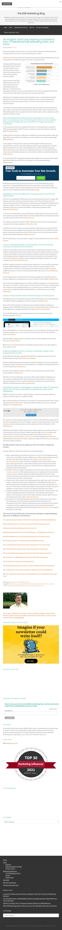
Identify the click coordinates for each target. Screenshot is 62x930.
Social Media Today (13, 341)
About (5, 862)
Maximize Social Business (40, 309)
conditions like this (32, 497)
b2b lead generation (34, 584)
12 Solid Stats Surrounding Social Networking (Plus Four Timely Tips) (27, 545)
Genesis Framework (38, 925)
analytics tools (47, 507)
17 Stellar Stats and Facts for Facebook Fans (20, 561)
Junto (18, 315)
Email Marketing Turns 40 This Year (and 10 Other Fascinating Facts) (27, 524)
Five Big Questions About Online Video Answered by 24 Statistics (26, 549)
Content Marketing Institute (18, 260)
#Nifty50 (6, 880)
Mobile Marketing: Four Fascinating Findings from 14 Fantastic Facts (27, 536)
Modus (53, 484)
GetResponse (21, 366)
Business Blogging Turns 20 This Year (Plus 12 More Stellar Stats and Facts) (30, 565)
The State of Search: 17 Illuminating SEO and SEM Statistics (24, 540)
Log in (54, 925)
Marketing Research (14, 582)
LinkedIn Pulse (12, 131)
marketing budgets (31, 585)
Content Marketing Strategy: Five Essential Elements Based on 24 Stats (28, 553)
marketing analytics (21, 585)
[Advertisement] (31, 683)
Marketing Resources (10, 871)
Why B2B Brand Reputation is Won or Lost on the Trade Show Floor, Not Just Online (30, 906)
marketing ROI (39, 585)
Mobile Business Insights (27, 358)
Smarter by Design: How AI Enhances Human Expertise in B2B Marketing (26, 903)
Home (5, 860)
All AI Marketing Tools (12, 873)
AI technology (14, 584)
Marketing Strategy (24, 582)
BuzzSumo (6, 291)
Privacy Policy (10, 869)
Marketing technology (10, 57)
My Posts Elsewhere (9, 883)
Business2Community (10, 209)
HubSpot (10, 139)
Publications (9, 877)
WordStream (7, 426)
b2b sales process (44, 584)
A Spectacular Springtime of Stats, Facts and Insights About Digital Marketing (30, 520)
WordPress (48, 925)
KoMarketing (7, 154)
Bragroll (8, 864)
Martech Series (31, 224)
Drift (13, 347)
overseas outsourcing (13, 472)
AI (10, 584)
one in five (31, 436)
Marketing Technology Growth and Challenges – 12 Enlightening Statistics (29, 532)
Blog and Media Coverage (13, 867)
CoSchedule (11, 334)
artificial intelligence (23, 584)
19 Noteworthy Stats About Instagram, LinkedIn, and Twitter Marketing (29, 570)
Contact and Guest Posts (11, 885)
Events (7, 875)
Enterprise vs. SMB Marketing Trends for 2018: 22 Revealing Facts (27, 557)
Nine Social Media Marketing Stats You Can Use (20, 528)
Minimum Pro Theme (24, 925)
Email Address (9, 711)
